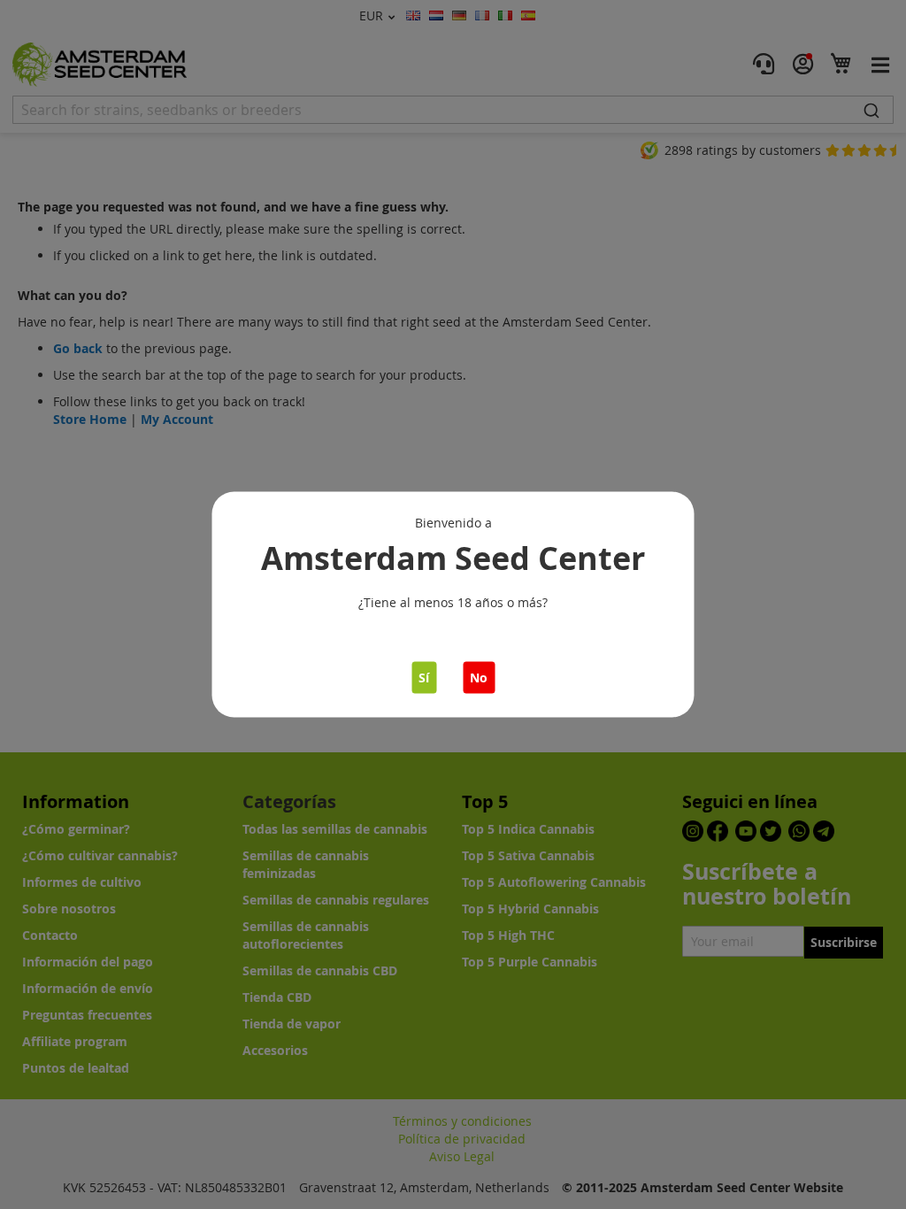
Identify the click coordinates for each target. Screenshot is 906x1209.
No (479, 677)
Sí (423, 677)
